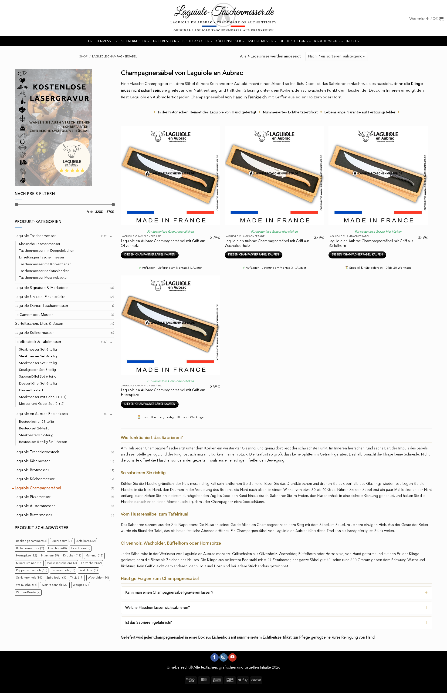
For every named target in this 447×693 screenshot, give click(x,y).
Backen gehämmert (31, 540)
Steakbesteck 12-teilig (36, 435)
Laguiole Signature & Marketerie (41, 288)
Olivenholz (91, 563)
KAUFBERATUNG (327, 41)
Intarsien (50, 555)
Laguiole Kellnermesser (34, 333)
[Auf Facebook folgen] (214, 657)
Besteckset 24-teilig (34, 428)
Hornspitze (26, 555)
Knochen (72, 555)
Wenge (80, 584)
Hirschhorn (80, 548)
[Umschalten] (111, 236)
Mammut (94, 555)
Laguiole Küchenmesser (34, 479)
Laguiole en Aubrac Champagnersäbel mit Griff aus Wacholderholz (267, 243)
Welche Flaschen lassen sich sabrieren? (157, 608)
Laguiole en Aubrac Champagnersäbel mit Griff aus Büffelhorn (370, 243)
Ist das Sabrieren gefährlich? (148, 623)
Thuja (76, 577)
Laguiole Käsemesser (32, 461)
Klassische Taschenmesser (39, 244)
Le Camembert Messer (34, 315)
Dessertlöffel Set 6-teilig (38, 383)
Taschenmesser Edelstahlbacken (44, 271)
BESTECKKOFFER (196, 41)
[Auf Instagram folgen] (223, 657)
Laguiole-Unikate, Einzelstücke (40, 297)
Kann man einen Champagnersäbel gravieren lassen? (169, 593)
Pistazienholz (63, 570)
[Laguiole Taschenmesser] (223, 18)
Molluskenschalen (62, 563)
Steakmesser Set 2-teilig (38, 363)
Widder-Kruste (28, 592)
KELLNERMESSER (133, 41)
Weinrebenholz (54, 584)
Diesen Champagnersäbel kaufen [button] (149, 254)
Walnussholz (26, 584)
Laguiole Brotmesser (32, 470)
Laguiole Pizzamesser (33, 497)
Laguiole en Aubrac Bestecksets (41, 414)
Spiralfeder (56, 577)
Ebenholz (57, 548)
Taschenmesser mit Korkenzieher (45, 264)
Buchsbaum (61, 540)
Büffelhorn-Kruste (30, 548)
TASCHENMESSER (101, 41)
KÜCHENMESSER (228, 41)
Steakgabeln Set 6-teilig (37, 370)
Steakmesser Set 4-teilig (38, 356)
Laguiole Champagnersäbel (38, 488)
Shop (83, 56)
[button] (426, 19)
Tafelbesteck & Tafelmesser (38, 342)
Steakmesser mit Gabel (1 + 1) (42, 397)
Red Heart (88, 570)
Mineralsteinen (29, 563)
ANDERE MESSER (260, 41)
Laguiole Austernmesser (35, 506)
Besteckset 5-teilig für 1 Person (43, 442)
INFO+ (351, 41)
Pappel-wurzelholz (31, 570)
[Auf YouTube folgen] (232, 657)
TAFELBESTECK (164, 41)
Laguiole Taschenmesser (35, 236)
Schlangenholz (29, 577)
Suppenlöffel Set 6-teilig (37, 376)
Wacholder (98, 577)
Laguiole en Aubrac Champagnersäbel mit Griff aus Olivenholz (163, 243)
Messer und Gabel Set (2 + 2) (41, 404)
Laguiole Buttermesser (33, 515)
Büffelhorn (85, 540)
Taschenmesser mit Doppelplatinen (46, 251)
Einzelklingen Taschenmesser (41, 257)
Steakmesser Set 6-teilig (38, 350)
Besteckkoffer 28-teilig (36, 422)
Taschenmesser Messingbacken (43, 278)
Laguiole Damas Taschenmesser (41, 306)
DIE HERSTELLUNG (294, 41)
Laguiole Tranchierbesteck (37, 452)
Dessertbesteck (31, 390)
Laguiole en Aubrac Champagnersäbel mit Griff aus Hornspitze (163, 392)
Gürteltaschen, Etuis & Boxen (39, 324)
